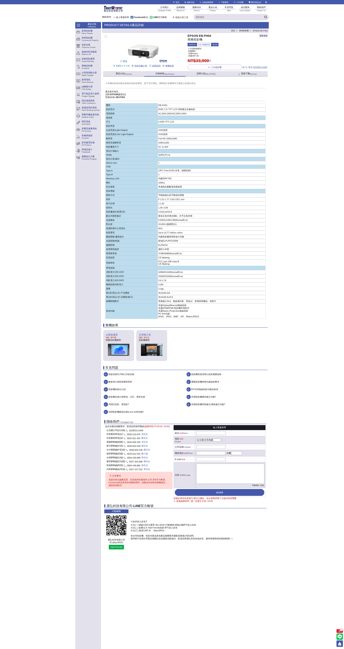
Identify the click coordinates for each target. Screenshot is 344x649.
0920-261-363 (133, 438)
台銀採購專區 (207, 2)
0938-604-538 (133, 446)
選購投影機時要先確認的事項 (205, 382)
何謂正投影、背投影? (118, 404)
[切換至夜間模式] (266, 2)
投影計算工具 (181, 17)
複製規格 (263, 36)
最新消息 (190, 2)
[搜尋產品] (265, 17)
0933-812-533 (133, 454)
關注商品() (256, 2)
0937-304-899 (136, 462)
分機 (229, 453)
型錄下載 (249, 73)
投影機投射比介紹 (117, 389)
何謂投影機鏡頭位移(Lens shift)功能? (126, 412)
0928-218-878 (133, 434)
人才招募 (240, 2)
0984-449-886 (133, 458)
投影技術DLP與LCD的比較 (121, 374)
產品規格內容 (126, 83)
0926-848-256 (133, 442)
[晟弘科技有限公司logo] (113, 11)
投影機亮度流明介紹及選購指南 (206, 374)
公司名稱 (179, 447)
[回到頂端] (339, 643)
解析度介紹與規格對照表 (120, 382)
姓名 (177, 433)
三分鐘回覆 (216, 67)
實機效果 (169, 66)
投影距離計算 (140, 66)
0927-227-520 (136, 469)
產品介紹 (124, 73)
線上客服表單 (122, 17)
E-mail (178, 459)
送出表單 (219, 493)
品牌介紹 (206, 73)
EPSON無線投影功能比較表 (204, 389)
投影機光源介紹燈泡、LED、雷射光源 (126, 397)
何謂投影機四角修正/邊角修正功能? (208, 404)
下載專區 (224, 2)
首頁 (177, 2)
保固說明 (156, 66)
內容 (177, 475)
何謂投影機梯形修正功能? (203, 397)
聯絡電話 (179, 453)
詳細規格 (165, 73)
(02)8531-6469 (260, 67)
